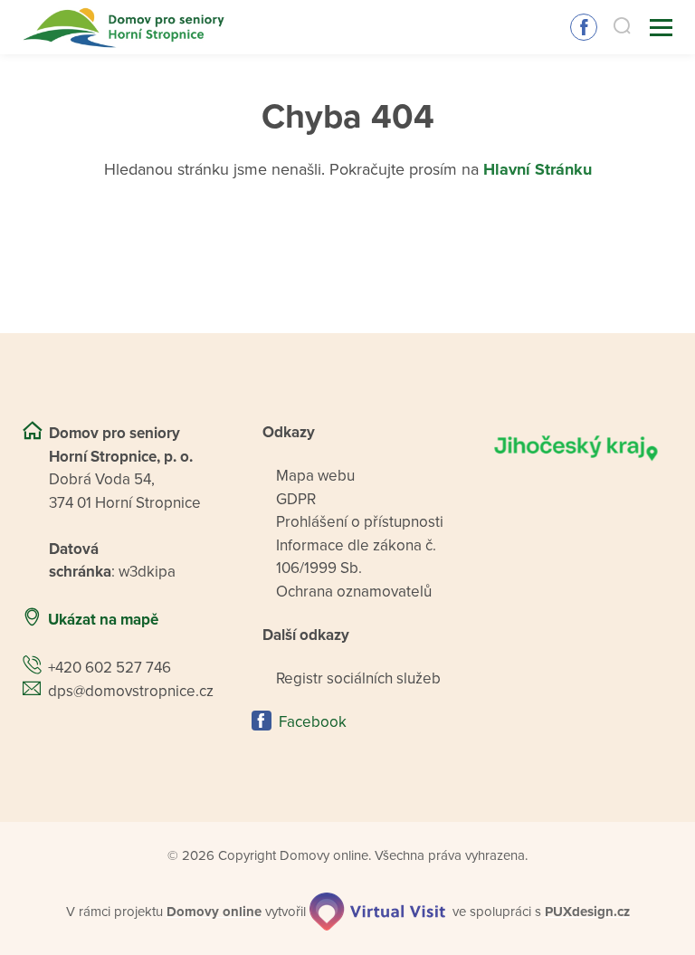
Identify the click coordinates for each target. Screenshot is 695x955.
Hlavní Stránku (537, 169)
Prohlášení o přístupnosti (359, 521)
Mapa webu (315, 475)
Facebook (583, 27)
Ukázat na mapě (103, 619)
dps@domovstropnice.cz (131, 691)
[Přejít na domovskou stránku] (125, 27)
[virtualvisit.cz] (377, 912)
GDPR (296, 499)
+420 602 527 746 (109, 667)
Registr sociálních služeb (358, 678)
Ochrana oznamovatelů (354, 591)
